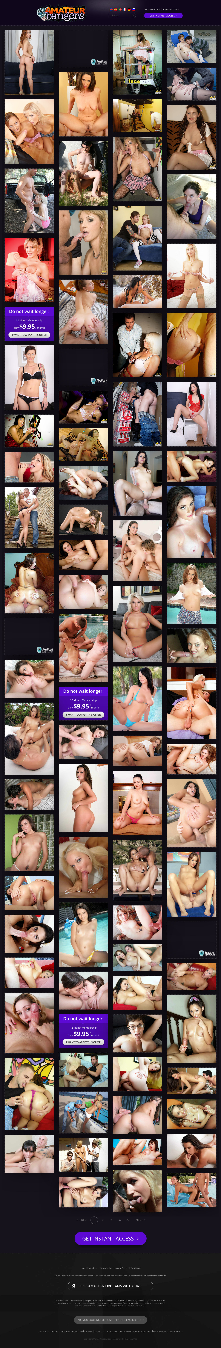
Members (93, 1268)
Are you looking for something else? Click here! (111, 1320)
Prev (82, 1220)
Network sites (154, 9)
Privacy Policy (176, 1331)
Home (83, 1268)
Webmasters (86, 1331)
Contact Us (99, 1331)
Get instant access (162, 15)
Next (139, 1220)
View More (135, 1268)
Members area (172, 9)
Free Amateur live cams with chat (110, 1286)
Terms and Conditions (48, 1331)
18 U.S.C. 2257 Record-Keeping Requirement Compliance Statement (137, 1331)
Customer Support (69, 1331)
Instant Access (121, 1268)
